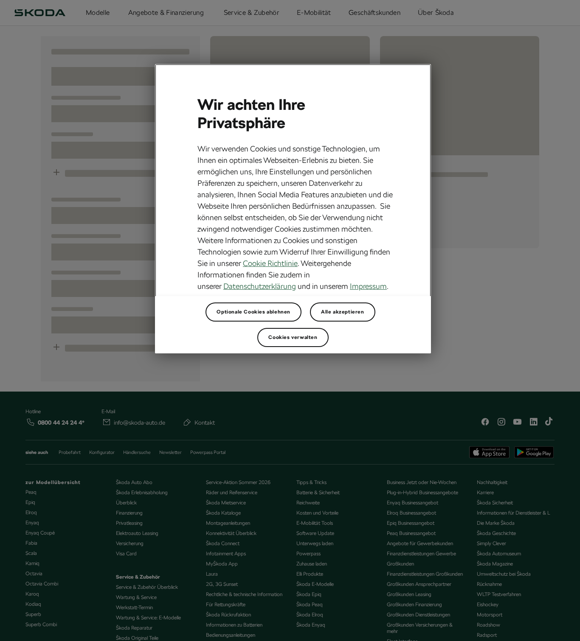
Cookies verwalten (292, 337)
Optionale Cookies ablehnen (253, 312)
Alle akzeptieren (342, 312)
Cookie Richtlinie (270, 263)
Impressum (368, 286)
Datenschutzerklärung (259, 286)
